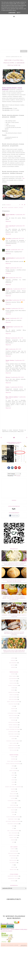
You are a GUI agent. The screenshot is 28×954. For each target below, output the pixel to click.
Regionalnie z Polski (13, 878)
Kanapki (13, 779)
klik (23, 178)
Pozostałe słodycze (13, 731)
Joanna (7, 318)
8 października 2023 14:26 (15, 277)
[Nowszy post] (1, 437)
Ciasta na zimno (13, 683)
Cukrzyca (13, 848)
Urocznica (8, 308)
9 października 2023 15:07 (15, 349)
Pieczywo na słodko (13, 722)
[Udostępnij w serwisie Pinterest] (25, 205)
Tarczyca (13, 867)
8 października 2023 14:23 (15, 267)
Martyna (8, 338)
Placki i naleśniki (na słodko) (13, 729)
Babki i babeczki (13, 676)
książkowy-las (9, 289)
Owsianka (13, 720)
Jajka (13, 777)
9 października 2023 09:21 (17, 308)
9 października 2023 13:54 (16, 338)
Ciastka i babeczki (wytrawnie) (13, 763)
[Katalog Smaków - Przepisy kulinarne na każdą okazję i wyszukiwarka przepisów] (14, 931)
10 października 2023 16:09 (17, 377)
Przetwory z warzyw (13, 819)
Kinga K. (8, 249)
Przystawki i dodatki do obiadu (13, 821)
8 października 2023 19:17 (19, 289)
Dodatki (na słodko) (13, 692)
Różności (13, 667)
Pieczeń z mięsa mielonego (13, 807)
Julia (7, 349)
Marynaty (13, 791)
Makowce (13, 708)
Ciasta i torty (13, 680)
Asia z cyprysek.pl (10, 226)
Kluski (13, 784)
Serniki (13, 738)
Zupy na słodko (13, 750)
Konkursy (13, 660)
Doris (7, 277)
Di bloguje (11, 945)
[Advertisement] (14, 32)
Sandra (7, 387)
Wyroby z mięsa (13, 837)
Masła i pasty (13, 793)
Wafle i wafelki (13, 743)
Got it (18, 12)
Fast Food (13, 768)
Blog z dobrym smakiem (12, 397)
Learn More (11, 12)
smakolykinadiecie (10, 258)
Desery (13, 690)
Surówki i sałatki (13, 835)
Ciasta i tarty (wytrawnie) (13, 761)
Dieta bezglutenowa (13, 853)
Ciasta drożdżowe (13, 678)
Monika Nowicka (10, 360)
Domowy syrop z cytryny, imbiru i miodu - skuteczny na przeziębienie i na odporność (14, 598)
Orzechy (16, 207)
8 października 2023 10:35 (17, 238)
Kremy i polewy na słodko (13, 701)
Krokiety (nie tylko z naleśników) (13, 786)
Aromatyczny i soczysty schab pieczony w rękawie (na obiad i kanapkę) (14, 633)
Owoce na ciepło (13, 717)
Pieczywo (13, 809)
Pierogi (13, 812)
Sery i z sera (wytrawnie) (13, 830)
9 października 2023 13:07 (16, 318)
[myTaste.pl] (10, 923)
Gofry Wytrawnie (13, 770)
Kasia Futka (9, 300)
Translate (18, 475)
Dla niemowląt (13, 862)
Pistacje (21, 207)
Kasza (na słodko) (13, 699)
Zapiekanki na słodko (13, 747)
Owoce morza (13, 805)
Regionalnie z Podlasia (13, 876)
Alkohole (13, 756)
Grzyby (13, 775)
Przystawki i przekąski (13, 823)
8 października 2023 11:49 (17, 249)
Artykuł (13, 658)
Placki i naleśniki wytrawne (13, 816)
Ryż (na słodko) (13, 736)
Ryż (13, 828)
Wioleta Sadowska (10, 214)
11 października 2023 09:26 (16, 387)
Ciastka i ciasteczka (8, 207)
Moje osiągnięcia (13, 662)
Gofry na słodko (13, 694)
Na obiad (13, 798)
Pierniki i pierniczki (13, 724)
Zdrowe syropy (13, 869)
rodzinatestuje (9, 326)
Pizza (13, 814)
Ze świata (13, 880)
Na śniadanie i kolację (13, 713)
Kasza (13, 782)
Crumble (13, 687)
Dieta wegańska (13, 860)
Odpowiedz (8, 221)
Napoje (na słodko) (13, 715)
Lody (13, 706)
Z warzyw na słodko (13, 745)
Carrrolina (8, 238)
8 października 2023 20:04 (18, 300)
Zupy (13, 842)
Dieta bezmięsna (13, 855)
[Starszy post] (26, 437)
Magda (7, 268)
